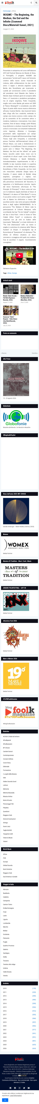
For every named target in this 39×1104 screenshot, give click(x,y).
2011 (19, 992)
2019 (19, 1022)
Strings (5, 822)
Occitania (6, 934)
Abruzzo (6, 889)
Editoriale (6, 766)
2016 (19, 1011)
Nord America (7, 869)
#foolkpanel (7, 740)
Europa (14, 273)
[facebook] (10, 1088)
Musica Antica (7, 796)
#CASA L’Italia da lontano (11, 736)
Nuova (4, 353)
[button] (2, 3)
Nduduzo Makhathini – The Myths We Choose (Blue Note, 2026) (27, 298)
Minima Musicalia (8, 793)
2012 (19, 996)
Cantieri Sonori (8, 751)
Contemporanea (8, 755)
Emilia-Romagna (8, 908)
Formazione (7, 770)
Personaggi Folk (8, 804)
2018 (19, 1018)
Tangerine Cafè (8, 834)
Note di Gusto (7, 800)
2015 (19, 1007)
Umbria (5, 968)
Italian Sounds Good (9, 781)
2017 (19, 1014)
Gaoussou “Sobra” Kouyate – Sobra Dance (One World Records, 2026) (10, 320)
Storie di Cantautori (9, 819)
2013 (19, 999)
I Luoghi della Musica (10, 774)
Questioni (6, 811)
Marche (5, 927)
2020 (19, 1026)
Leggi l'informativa (16, 1095)
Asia (4, 858)
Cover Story (7, 763)
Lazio (5, 915)
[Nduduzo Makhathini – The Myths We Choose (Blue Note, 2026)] (28, 289)
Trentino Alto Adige (9, 964)
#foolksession (7, 744)
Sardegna (6, 953)
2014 (19, 1003)
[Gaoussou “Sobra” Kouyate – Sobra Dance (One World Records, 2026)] (11, 310)
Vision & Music (7, 838)
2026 (19, 1048)
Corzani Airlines (8, 759)
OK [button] (5, 1100)
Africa (14, 11)
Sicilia (5, 957)
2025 (19, 1044)
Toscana (6, 961)
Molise (5, 931)
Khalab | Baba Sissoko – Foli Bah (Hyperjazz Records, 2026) (10, 298)
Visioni (5, 841)
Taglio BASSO (7, 830)
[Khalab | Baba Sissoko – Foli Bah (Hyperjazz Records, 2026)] (11, 289)
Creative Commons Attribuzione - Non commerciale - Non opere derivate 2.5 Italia (19, 1080)
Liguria (5, 919)
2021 (19, 1030)
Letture (5, 785)
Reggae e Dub (7, 815)
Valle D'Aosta (7, 972)
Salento (5, 949)
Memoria (6, 789)
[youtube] (28, 1088)
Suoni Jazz (6, 826)
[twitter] (24, 1088)
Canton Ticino (7, 904)
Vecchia (34, 353)
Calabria (6, 897)
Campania (6, 901)
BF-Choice (6, 748)
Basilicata (6, 893)
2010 (19, 988)
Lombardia (6, 923)
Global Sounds (7, 865)
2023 (19, 1037)
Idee (4, 778)
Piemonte (6, 938)
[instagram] (19, 1088)
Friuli (4, 912)
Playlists (6, 808)
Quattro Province (8, 945)
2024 (19, 1041)
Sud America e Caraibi (10, 877)
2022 (19, 1033)
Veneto (5, 975)
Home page (7, 11)
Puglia (5, 942)
